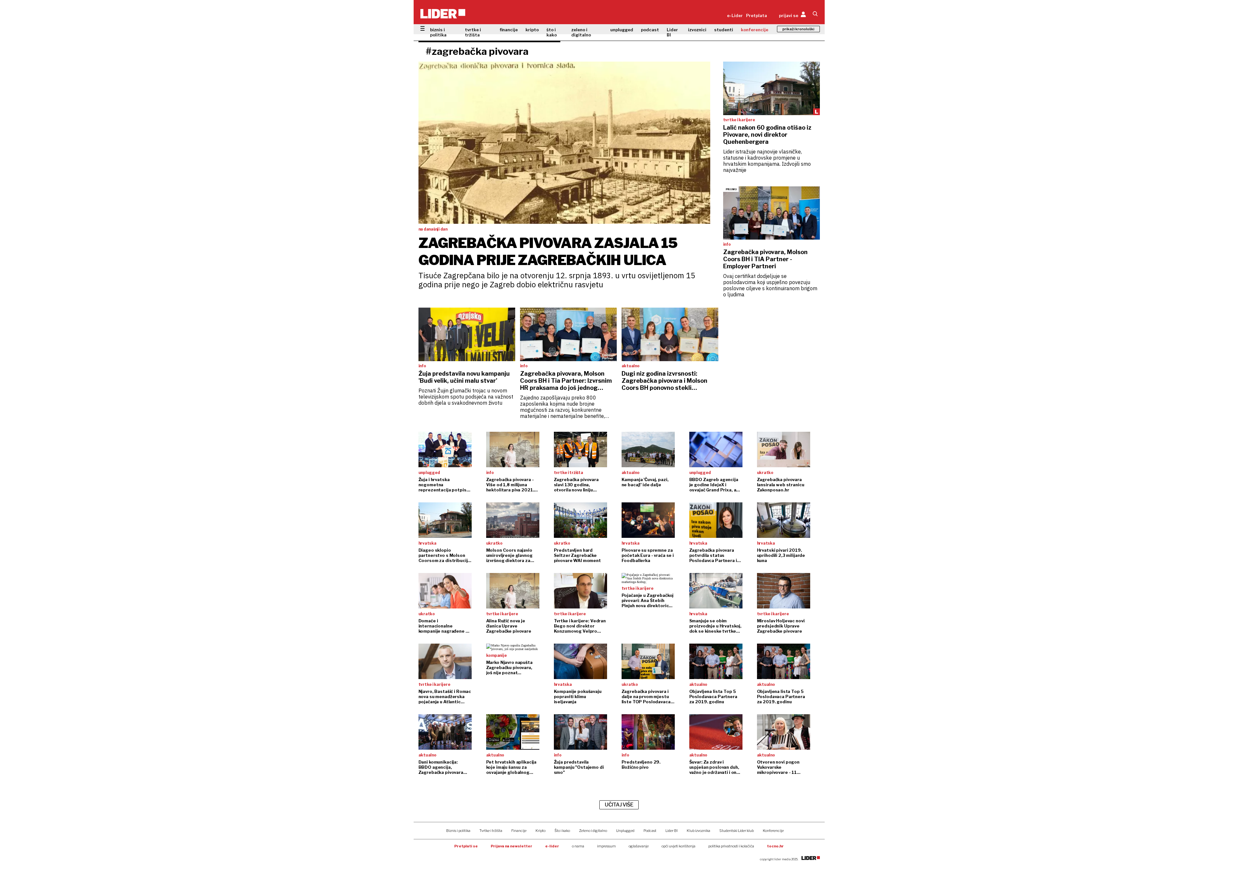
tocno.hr (775, 846)
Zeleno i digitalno (593, 830)
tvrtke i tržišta (473, 32)
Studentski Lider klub (736, 830)
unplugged (621, 29)
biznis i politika (438, 32)
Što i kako (562, 830)
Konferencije (773, 830)
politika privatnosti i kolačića (731, 846)
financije (509, 29)
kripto (532, 29)
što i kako (551, 32)
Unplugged (625, 830)
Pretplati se (466, 846)
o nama (578, 846)
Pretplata (756, 15)
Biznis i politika (458, 830)
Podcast (650, 830)
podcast (650, 29)
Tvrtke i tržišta (490, 830)
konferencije (754, 29)
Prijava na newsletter (511, 846)
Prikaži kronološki (798, 29)
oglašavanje (639, 846)
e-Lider (735, 15)
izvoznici (697, 29)
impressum (606, 846)
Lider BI (672, 32)
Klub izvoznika (698, 830)
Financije (518, 830)
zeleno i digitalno (581, 32)
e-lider (552, 846)
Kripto (540, 830)
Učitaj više (619, 805)
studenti (723, 29)
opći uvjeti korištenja (678, 846)
